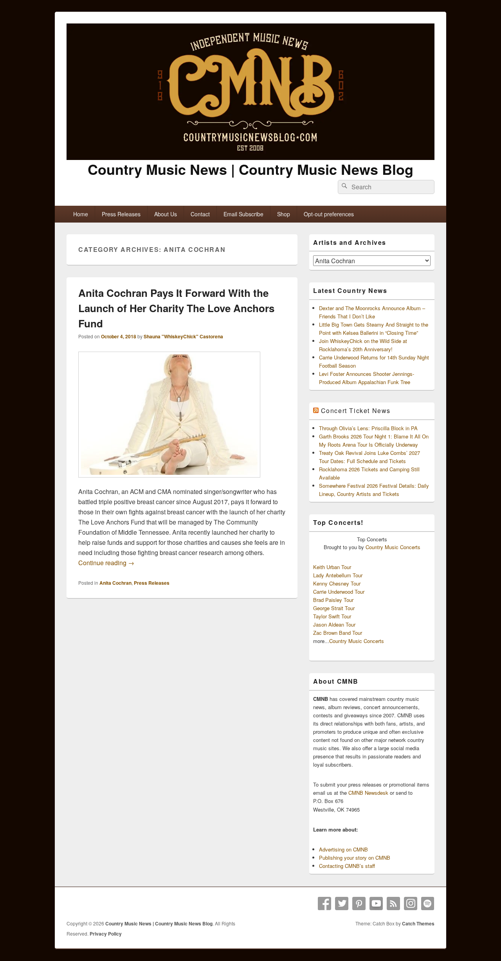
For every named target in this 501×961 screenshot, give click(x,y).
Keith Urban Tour (332, 567)
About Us (165, 214)
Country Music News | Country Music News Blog (250, 169)
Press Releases (121, 214)
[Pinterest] (359, 903)
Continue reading (106, 562)
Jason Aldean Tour (334, 624)
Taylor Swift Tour (332, 616)
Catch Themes (418, 923)
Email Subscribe (243, 214)
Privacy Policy (106, 933)
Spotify (427, 903)
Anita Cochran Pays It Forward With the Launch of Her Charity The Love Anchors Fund (176, 308)
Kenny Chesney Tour (336, 583)
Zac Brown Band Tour (337, 632)
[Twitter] (341, 903)
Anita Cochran (115, 582)
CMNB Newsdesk (368, 792)
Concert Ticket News (356, 410)
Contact (200, 214)
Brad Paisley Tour (333, 600)
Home (80, 214)
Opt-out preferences (329, 214)
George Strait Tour (334, 608)
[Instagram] (410, 903)
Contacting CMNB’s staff (347, 865)
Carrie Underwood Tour (338, 591)
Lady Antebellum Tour (337, 575)
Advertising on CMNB (343, 849)
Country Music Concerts (393, 547)
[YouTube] (376, 903)
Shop (283, 214)
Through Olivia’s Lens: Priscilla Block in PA (368, 428)
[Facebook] (324, 903)
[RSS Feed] (393, 903)
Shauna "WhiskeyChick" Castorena (183, 336)
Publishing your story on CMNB (354, 857)
